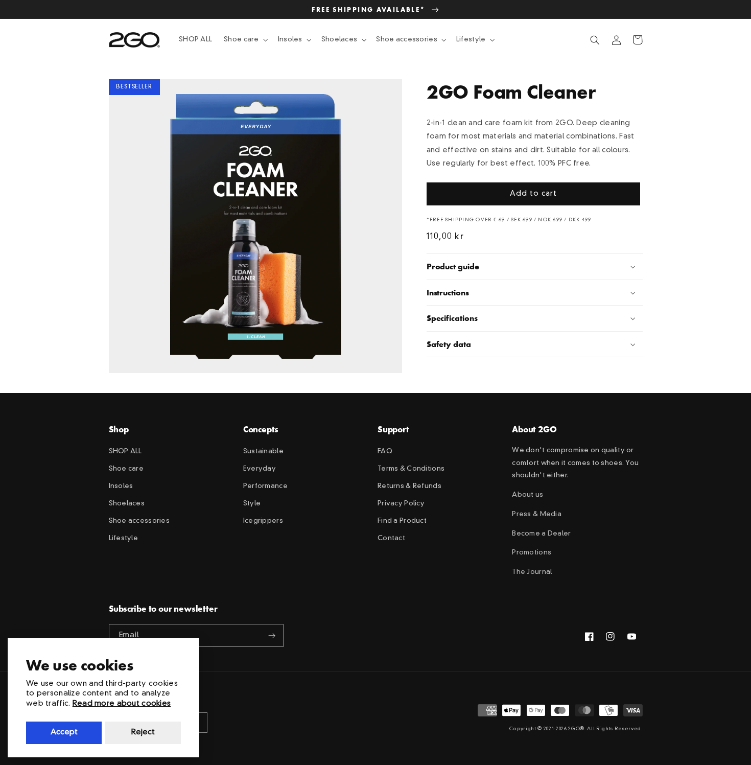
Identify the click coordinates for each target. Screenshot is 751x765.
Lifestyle (123, 538)
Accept (64, 732)
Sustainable (263, 451)
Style (252, 503)
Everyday (259, 469)
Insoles (121, 486)
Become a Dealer (541, 533)
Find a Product (402, 521)
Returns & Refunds (409, 486)
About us (527, 495)
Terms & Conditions (411, 469)
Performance (265, 486)
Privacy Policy (401, 503)
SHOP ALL (125, 451)
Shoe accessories (139, 521)
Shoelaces (127, 503)
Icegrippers (263, 521)
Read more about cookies (122, 704)
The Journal (532, 572)
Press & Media (536, 514)
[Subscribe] (272, 635)
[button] (245, 40)
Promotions (531, 552)
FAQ (385, 451)
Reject (143, 732)
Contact (391, 538)
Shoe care (126, 469)
